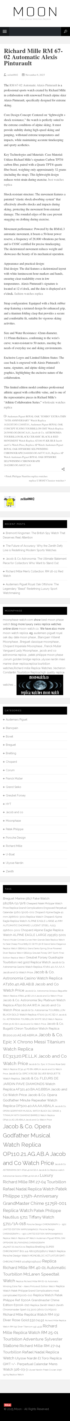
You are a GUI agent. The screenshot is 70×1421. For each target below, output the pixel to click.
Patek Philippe (14, 829)
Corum (10, 770)
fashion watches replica (28, 293)
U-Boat (10, 854)
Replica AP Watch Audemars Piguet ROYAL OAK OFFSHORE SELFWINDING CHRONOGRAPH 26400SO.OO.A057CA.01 (33, 449)
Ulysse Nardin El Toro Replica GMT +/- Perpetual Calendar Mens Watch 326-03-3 (32, 1363)
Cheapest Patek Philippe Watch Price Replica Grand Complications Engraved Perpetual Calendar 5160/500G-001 (35, 908)
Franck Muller (14, 778)
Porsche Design (16, 837)
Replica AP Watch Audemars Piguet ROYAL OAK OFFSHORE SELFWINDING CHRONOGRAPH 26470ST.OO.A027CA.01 (34, 1242)
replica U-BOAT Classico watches (46, 480)
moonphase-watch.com (18, 619)
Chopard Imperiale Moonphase (22, 646)
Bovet (9, 736)
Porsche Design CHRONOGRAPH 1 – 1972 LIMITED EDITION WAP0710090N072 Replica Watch (33, 1233)
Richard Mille (14, 845)
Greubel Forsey (16, 795)
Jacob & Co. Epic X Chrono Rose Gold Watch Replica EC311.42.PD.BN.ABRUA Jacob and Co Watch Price (34, 1069)
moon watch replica (15, 633)
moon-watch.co (29, 628)
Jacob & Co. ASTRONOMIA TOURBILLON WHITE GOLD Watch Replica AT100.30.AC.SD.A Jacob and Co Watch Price (34, 1019)
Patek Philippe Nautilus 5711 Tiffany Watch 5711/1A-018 (32, 1217)
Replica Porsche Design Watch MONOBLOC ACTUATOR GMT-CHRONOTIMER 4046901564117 (34, 1256)
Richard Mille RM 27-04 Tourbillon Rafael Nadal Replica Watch (31, 1352)
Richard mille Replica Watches (33, 668)
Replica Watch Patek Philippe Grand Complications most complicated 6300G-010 (34, 1291)
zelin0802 (12, 74)
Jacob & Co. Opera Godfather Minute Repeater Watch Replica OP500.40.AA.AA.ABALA (30, 1100)
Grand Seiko (13, 787)
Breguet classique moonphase (39, 641)
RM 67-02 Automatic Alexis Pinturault (33, 85)
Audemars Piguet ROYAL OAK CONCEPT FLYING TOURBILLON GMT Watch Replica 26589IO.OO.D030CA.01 (33, 428)
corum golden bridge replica (22, 659)
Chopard (11, 761)
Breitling (11, 753)
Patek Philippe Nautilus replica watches (26, 476)
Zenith (10, 871)
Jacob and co (14, 812)
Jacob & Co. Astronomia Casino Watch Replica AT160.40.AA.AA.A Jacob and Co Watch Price (34, 967)
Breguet (11, 744)
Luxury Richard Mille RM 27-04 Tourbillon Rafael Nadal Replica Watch (34, 1182)
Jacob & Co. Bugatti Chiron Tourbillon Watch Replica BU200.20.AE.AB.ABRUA (33, 1029)
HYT (8, 803)
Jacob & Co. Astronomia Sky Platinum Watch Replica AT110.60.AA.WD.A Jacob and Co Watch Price (34, 1005)
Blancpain (12, 728)
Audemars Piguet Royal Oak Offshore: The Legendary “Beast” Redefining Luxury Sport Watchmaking (31, 589)
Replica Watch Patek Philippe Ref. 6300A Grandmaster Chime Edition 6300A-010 (33, 1300)
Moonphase (13, 820)
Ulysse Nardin (14, 862)
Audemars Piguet (16, 719)
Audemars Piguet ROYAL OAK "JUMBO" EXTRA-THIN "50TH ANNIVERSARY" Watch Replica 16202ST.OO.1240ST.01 (35, 420)
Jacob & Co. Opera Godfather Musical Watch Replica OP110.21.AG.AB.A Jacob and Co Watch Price (34, 1145)
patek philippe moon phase (45, 654)
